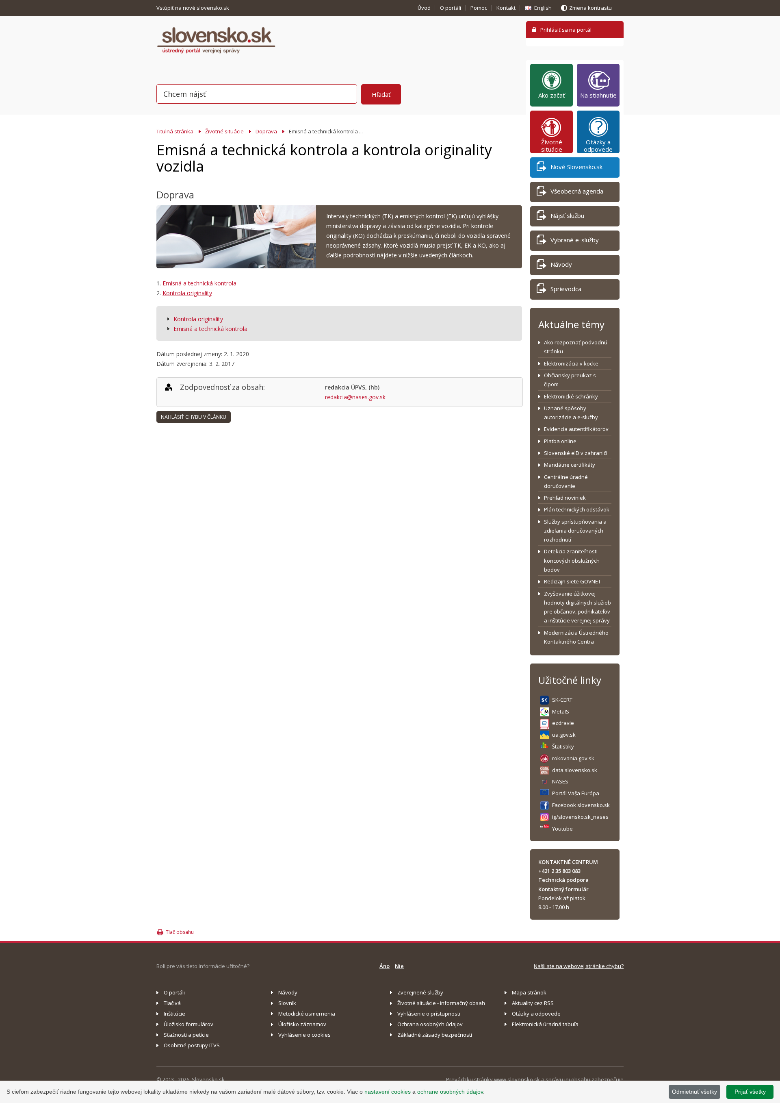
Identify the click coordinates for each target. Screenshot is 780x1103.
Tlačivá (172, 1003)
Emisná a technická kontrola (199, 283)
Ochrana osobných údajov (430, 1024)
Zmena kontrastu (590, 7)
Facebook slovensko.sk (581, 805)
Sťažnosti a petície (186, 1034)
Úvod (424, 7)
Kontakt (506, 7)
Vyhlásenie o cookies (304, 1034)
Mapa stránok (529, 992)
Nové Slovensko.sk (576, 167)
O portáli (450, 7)
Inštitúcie (174, 1013)
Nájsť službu (567, 215)
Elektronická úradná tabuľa (545, 1024)
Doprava (266, 131)
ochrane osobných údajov (450, 1091)
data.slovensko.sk (574, 770)
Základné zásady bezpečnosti (434, 1034)
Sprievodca (565, 289)
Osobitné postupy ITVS (192, 1045)
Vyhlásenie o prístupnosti (428, 1013)
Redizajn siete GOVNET (572, 581)
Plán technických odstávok (576, 509)
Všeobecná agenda (576, 191)
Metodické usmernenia (306, 1013)
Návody (561, 264)
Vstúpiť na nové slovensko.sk (193, 7)
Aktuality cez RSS (533, 1003)
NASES (560, 781)
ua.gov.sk (564, 734)
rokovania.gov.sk (573, 758)
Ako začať (551, 95)
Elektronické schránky (571, 396)
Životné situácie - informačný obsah (441, 1003)
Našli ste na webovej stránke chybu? (579, 966)
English (543, 7)
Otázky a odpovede (598, 145)
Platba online (560, 441)
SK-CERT (562, 699)
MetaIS (560, 711)
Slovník (287, 1003)
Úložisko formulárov (188, 1024)
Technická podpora (563, 879)
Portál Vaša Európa (575, 793)
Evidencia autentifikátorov (576, 429)
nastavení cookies (387, 1091)
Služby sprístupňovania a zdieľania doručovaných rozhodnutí (575, 531)
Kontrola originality (187, 293)
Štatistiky (563, 746)
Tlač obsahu (180, 932)
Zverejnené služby (420, 992)
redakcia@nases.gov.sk (355, 397)
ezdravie (563, 723)
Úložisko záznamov (302, 1024)
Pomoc (478, 7)
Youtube (562, 828)
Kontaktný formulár (563, 889)
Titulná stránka (174, 131)
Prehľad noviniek (565, 497)
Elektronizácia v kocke (571, 363)
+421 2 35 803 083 (559, 871)
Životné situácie (224, 131)
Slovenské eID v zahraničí (575, 453)
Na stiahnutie (598, 95)
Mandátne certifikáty (569, 464)
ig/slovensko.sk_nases (580, 816)
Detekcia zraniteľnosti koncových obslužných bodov (572, 560)
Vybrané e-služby (574, 240)
